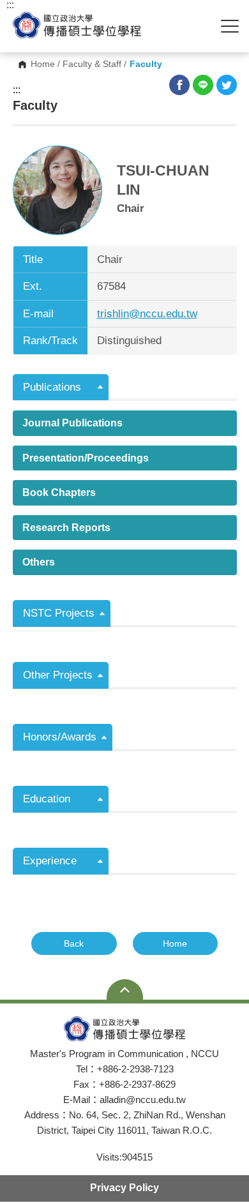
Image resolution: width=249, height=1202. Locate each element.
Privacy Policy (124, 1187)
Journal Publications (72, 422)
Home (43, 64)
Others (38, 562)
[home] (77, 25)
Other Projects (58, 675)
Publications (52, 387)
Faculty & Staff (92, 64)
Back (74, 943)
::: (16, 90)
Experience (50, 861)
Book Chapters (59, 492)
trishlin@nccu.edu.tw (147, 314)
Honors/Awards (59, 737)
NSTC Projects (58, 613)
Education (46, 799)
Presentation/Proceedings (85, 458)
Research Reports (66, 527)
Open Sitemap (125, 989)
